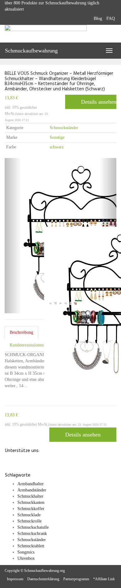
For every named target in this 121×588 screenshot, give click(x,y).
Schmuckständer (64, 127)
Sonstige (57, 137)
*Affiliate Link (104, 579)
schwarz (57, 147)
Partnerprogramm (76, 579)
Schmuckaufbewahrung (31, 50)
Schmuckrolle (29, 521)
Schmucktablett (30, 546)
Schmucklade (29, 515)
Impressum (15, 579)
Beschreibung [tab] (21, 332)
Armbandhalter (30, 484)
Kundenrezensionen (27, 345)
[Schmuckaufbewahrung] (60, 33)
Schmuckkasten (30, 502)
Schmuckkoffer (30, 508)
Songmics (25, 552)
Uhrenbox (26, 558)
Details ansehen (98, 102)
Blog (98, 18)
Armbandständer (31, 490)
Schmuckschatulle (33, 527)
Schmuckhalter (30, 496)
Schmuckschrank (32, 533)
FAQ (110, 18)
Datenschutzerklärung (43, 579)
